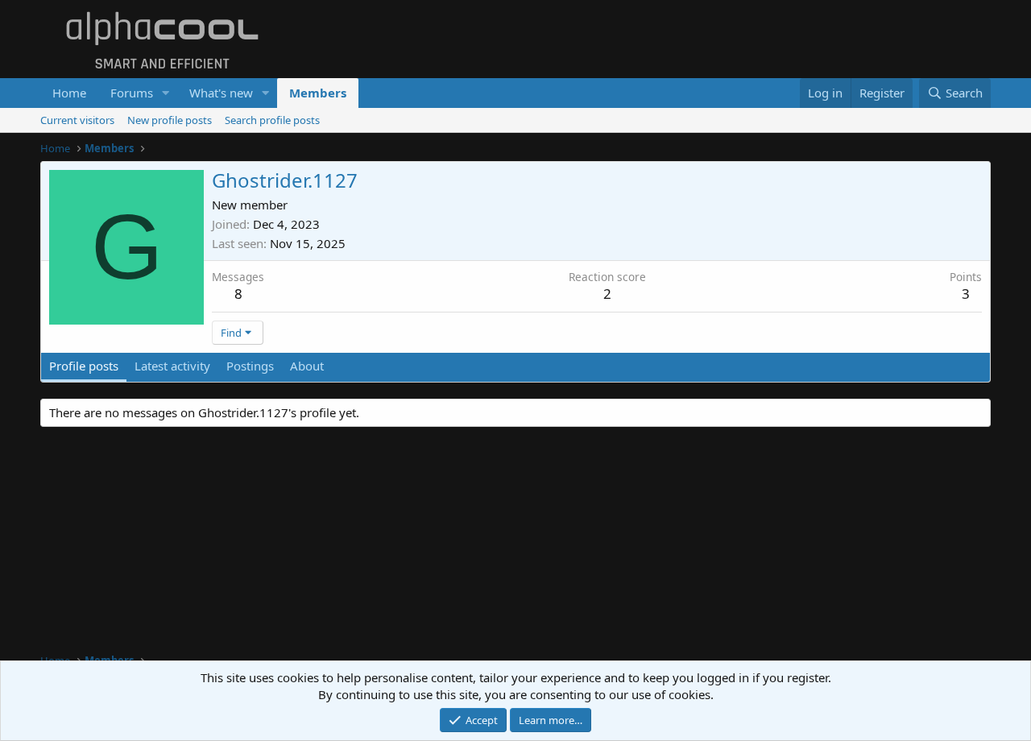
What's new (221, 93)
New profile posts (169, 120)
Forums (131, 93)
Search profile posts (272, 120)
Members (317, 93)
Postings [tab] (250, 366)
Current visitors (77, 120)
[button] (166, 93)
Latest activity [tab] (172, 366)
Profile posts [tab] (83, 366)
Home (69, 93)
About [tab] (307, 366)
